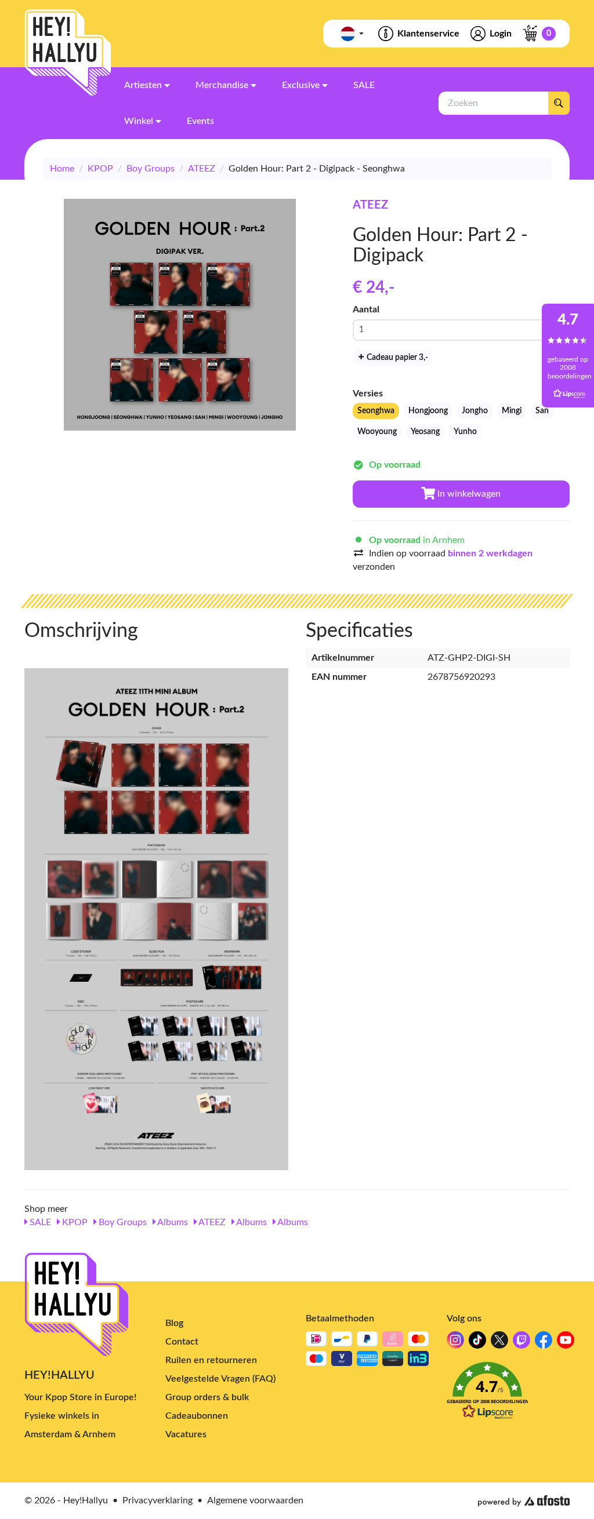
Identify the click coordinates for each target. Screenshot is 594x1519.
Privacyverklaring (157, 1500)
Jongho (475, 411)
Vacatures (186, 1434)
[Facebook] (543, 1343)
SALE (39, 1222)
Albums (171, 1222)
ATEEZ (201, 168)
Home (62, 168)
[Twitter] (499, 1343)
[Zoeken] (559, 103)
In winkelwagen (468, 493)
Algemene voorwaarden (255, 1500)
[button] (508, 1394)
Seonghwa (375, 411)
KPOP (100, 168)
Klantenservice (428, 33)
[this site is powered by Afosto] (524, 1501)
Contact (181, 1341)
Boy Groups (150, 168)
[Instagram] (455, 1343)
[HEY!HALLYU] (67, 52)
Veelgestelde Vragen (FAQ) (220, 1378)
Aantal (366, 309)
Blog (174, 1323)
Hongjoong (428, 411)
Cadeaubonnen (196, 1415)
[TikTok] (477, 1343)
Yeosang (425, 432)
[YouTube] (565, 1343)
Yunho (465, 432)
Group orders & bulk (207, 1397)
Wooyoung (377, 432)
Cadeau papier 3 (396, 358)
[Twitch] (521, 1343)
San (542, 411)
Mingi (511, 411)
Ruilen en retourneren (211, 1360)
